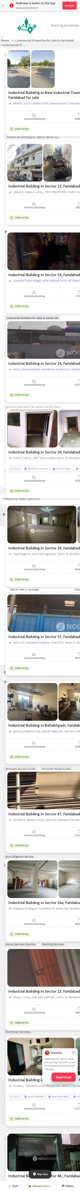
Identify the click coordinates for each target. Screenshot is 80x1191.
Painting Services (53, 944)
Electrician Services (18, 1032)
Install (69, 6)
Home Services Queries (21, 944)
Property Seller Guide (56, 769)
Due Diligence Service (20, 857)
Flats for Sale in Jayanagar (24, 589)
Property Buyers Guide (21, 769)
